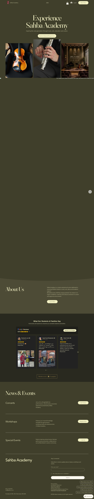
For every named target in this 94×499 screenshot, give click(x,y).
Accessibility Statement (56, 485)
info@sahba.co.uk (9, 490)
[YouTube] (58, 490)
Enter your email (55, 467)
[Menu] (47, 3)
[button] (67, 3)
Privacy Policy (54, 483)
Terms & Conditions (55, 486)
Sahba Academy (14, 2)
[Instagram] (53, 490)
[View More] (75, 60)
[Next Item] (90, 192)
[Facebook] (63, 490)
